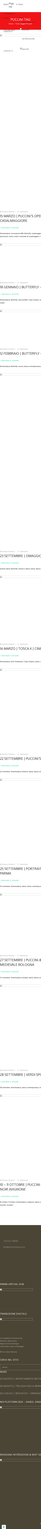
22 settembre (5, 772)
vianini (2, 303)
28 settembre (5, 1087)
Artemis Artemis (8, 212)
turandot (10, 1205)
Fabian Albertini (11, 1352)
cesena (20, 366)
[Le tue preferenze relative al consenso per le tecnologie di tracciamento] (4, 1527)
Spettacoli (24, 212)
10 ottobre (4, 1202)
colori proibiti (23, 300)
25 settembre (5, 886)
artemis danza (5, 569)
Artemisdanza (5, 233)
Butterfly (27, 233)
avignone (30, 1202)
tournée (3, 1205)
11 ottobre (12, 1202)
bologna (25, 978)
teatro (11, 236)
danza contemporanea (32, 366)
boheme (25, 772)
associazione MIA (17, 233)
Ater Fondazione (17, 661)
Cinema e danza (24, 569)
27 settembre (5, 978)
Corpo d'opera (33, 300)
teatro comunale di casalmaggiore (26, 236)
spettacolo (4, 236)
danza (33, 569)
